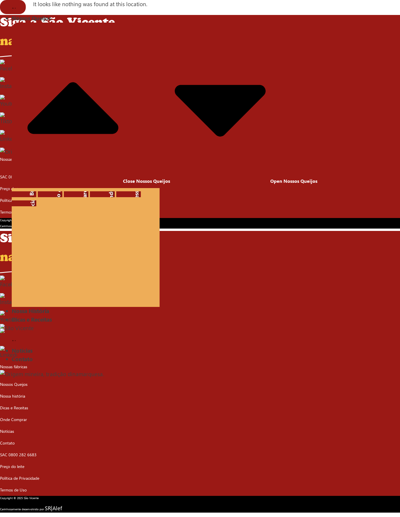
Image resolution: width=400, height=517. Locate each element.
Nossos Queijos (14, 384)
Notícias (7, 431)
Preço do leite (12, 188)
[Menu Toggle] (13, 7)
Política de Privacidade (19, 200)
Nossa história (12, 396)
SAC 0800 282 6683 (18, 454)
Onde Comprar (13, 419)
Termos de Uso (13, 212)
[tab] (24, 194)
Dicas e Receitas (14, 407)
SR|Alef (53, 508)
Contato (7, 443)
